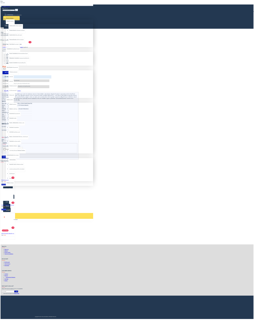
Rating (3, 139)
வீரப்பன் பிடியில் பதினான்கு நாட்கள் (8, 233)
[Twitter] (5, 302)
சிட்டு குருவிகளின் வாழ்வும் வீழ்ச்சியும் (8, 205)
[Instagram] (5, 305)
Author (2, 32)
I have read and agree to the (11, 293)
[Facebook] (5, 299)
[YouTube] (5, 308)
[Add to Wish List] (2, 186)
